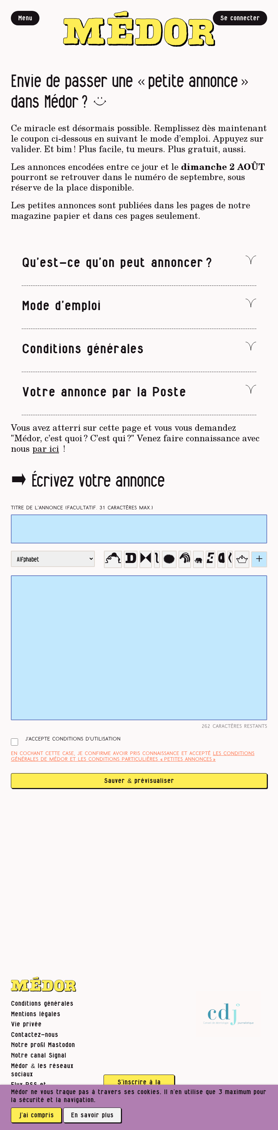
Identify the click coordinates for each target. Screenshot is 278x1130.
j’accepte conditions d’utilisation (73, 739)
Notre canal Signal (38, 1055)
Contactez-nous (34, 1035)
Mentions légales (35, 1014)
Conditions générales (42, 1003)
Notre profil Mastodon (43, 1045)
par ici (45, 448)
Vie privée (26, 1024)
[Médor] (139, 29)
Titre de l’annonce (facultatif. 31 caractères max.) (82, 508)
